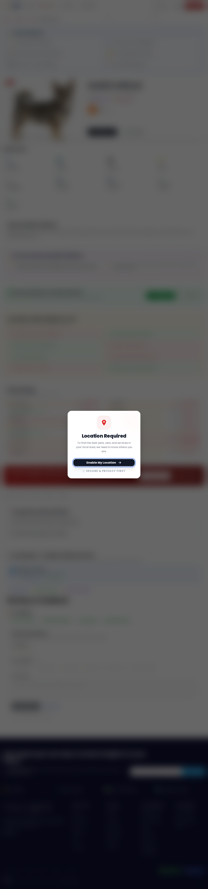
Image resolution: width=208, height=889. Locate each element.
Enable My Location (101, 462)
